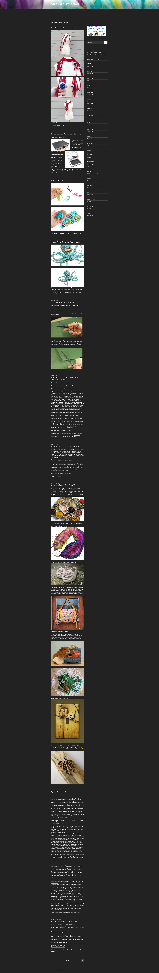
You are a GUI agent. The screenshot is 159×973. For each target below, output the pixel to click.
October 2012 (90, 113)
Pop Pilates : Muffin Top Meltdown (60, 817)
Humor (88, 190)
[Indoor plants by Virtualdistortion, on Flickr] (76, 385)
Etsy (88, 176)
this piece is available (76, 292)
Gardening (89, 180)
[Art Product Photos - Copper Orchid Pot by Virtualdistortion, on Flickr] (61, 385)
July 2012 (89, 117)
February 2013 (90, 103)
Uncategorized (90, 215)
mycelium (56, 469)
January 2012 (90, 131)
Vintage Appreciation (91, 217)
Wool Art (88, 11)
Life (88, 192)
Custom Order (69, 11)
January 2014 (90, 94)
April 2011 (89, 152)
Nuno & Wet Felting (91, 199)
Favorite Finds (90, 178)
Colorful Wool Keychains (60, 181)
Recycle (89, 208)
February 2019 (90, 66)
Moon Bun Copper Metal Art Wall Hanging (95, 50)
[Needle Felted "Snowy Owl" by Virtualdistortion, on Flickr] (58, 932)
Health (88, 183)
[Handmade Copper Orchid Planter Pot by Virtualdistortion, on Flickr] (60, 388)
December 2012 (90, 108)
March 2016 (89, 75)
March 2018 (89, 71)
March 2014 (89, 89)
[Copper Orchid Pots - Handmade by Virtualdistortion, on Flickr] (59, 382)
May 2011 (89, 150)
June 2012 (89, 120)
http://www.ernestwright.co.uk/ (58, 307)
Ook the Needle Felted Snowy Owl (64, 921)
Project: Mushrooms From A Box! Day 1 (65, 446)
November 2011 (90, 136)
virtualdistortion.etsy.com (57, 125)
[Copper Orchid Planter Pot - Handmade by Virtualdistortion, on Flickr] (61, 430)
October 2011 (90, 138)
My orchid (77, 397)
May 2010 (89, 157)
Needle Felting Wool (91, 196)
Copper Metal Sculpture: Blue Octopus (65, 242)
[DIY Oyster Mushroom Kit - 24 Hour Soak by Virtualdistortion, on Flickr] (61, 460)
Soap (88, 210)
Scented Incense (96, 11)
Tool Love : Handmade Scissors (62, 302)
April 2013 (89, 101)
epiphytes (75, 396)
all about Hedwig (77, 936)
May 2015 (89, 80)
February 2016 (90, 78)
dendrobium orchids (71, 394)
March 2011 (89, 154)
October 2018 (90, 69)
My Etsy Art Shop (60, 11)
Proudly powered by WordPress (57, 970)
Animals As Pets (90, 164)
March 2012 (89, 127)
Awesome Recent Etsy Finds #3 (63, 485)
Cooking (89, 171)
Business (89, 169)
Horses (88, 187)
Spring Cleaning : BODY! (60, 792)
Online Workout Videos (57, 823)
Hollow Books (90, 185)
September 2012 (90, 115)
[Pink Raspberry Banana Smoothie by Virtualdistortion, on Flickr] (59, 832)
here (78, 449)
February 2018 (90, 73)
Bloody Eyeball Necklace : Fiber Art (64, 28)
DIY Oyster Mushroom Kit (92, 173)
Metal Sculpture (90, 194)
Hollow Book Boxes (79, 11)
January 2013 (90, 106)
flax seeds (65, 838)
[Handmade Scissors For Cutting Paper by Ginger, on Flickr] (66, 337)
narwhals (71, 745)
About (52, 11)
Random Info (90, 206)
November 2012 (90, 110)
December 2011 (90, 133)
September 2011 (90, 140)
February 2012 (90, 129)
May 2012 (89, 122)
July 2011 (89, 145)
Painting (89, 201)
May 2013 (89, 99)
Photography (90, 203)
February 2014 (90, 92)
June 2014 (89, 85)
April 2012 (89, 124)
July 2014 (89, 82)
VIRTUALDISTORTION (65, 4)
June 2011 (89, 147)
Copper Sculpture (55, 14)
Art (88, 166)
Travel (88, 213)
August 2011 (89, 143)
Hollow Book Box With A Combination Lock (67, 134)
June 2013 (89, 96)
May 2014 (89, 87)
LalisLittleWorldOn (70, 638)
